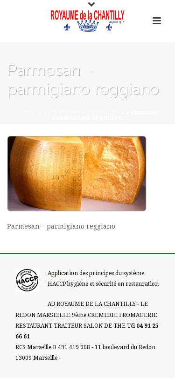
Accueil (24, 112)
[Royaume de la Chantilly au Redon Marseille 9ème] (87, 21)
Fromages (103, 112)
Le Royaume (62, 112)
